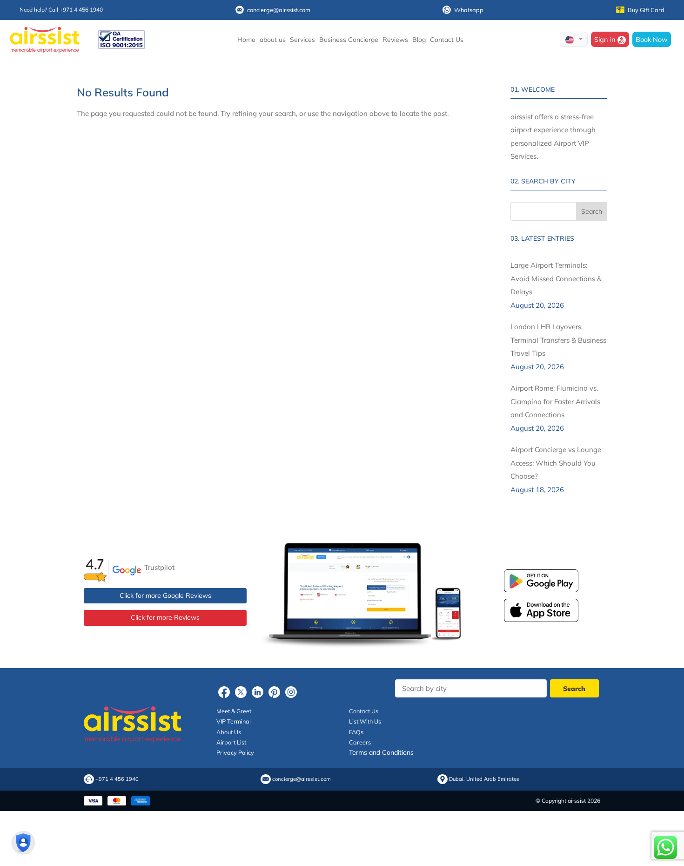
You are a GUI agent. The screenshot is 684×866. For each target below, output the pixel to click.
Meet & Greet (233, 711)
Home (246, 39)
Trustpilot (159, 567)
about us (273, 39)
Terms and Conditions (381, 752)
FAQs (356, 732)
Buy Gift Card (646, 10)
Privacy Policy (235, 752)
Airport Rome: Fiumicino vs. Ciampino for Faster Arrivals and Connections (555, 401)
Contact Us (446, 39)
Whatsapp (468, 10)
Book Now (652, 39)
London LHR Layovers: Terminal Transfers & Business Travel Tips (558, 340)
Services (302, 39)
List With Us (365, 721)
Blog (419, 39)
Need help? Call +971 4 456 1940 (61, 9)
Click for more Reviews (165, 617)
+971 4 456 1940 (117, 779)
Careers (360, 742)
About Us (228, 732)
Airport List (231, 742)
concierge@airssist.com (278, 10)
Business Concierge (348, 39)
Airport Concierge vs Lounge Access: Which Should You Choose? (555, 462)
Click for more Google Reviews (165, 595)
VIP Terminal (233, 721)
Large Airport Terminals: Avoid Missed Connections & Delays (556, 278)
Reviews (395, 39)
